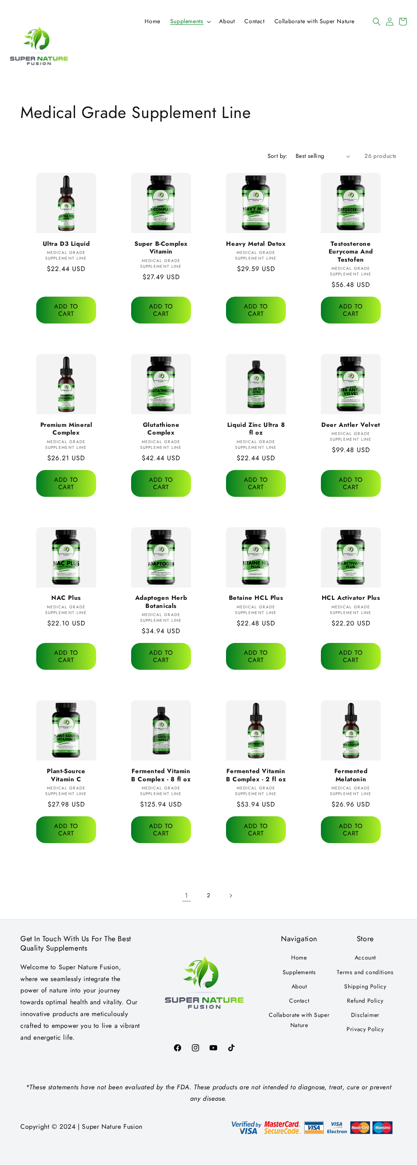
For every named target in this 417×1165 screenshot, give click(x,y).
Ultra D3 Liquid (66, 244)
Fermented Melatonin (350, 775)
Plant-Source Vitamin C (66, 775)
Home (299, 957)
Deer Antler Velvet (350, 425)
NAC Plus (66, 598)
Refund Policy (365, 1001)
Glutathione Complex (161, 429)
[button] (190, 21)
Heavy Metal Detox (255, 244)
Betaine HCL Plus (256, 598)
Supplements (299, 972)
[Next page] (230, 896)
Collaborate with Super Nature (299, 1020)
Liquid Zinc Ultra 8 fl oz (256, 429)
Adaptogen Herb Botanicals (161, 602)
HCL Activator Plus (351, 598)
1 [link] (186, 895)
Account (365, 957)
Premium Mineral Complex (66, 429)
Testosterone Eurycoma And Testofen (351, 252)
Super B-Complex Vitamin (161, 248)
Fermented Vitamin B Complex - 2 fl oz (256, 775)
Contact (299, 1001)
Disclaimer (365, 1015)
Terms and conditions (365, 972)
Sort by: (278, 156)
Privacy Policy (365, 1029)
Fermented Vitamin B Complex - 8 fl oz (161, 775)
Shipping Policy (365, 986)
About (299, 986)
